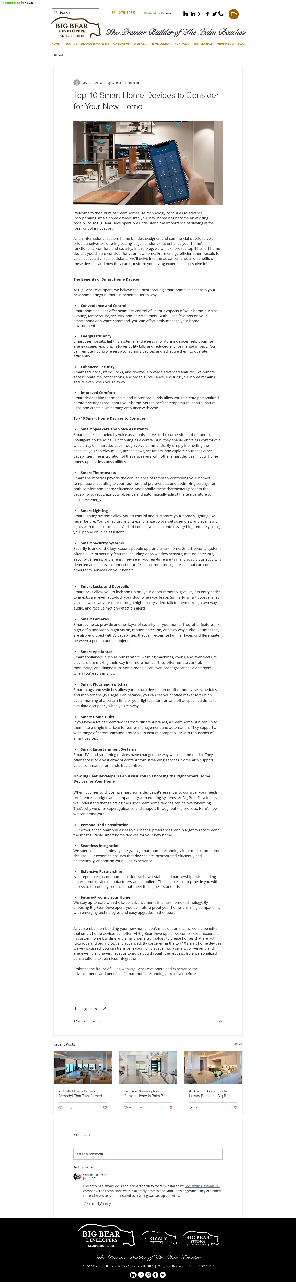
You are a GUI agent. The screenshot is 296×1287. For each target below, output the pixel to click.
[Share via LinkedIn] (95, 1009)
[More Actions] (220, 1176)
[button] (140, 44)
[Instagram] (200, 14)
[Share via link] (105, 1009)
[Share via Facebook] (75, 1009)
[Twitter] (215, 14)
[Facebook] (207, 14)
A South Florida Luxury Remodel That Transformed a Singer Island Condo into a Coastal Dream (81, 1093)
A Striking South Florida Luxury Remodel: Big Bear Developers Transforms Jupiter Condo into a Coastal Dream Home (212, 1093)
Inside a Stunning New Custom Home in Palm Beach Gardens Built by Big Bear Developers (147, 1093)
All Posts (59, 55)
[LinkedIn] (193, 14)
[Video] (234, 14)
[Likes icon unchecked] (85, 1203)
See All (238, 1044)
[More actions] (220, 82)
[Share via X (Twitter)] (85, 1009)
